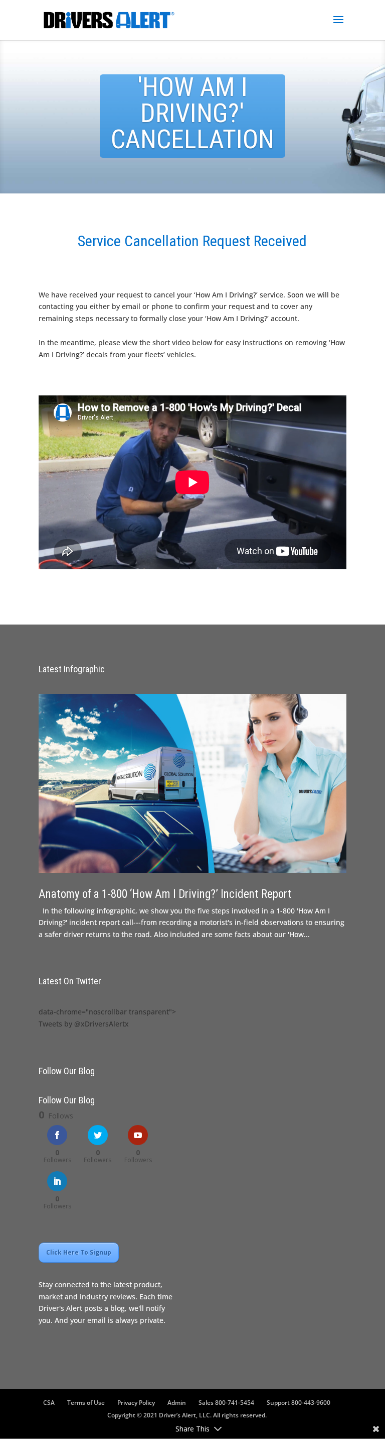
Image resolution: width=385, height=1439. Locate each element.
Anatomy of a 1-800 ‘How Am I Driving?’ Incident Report (165, 894)
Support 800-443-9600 (298, 1402)
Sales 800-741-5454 (226, 1402)
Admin (176, 1402)
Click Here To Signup (78, 1252)
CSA (49, 1402)
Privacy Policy (136, 1402)
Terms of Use (86, 1402)
